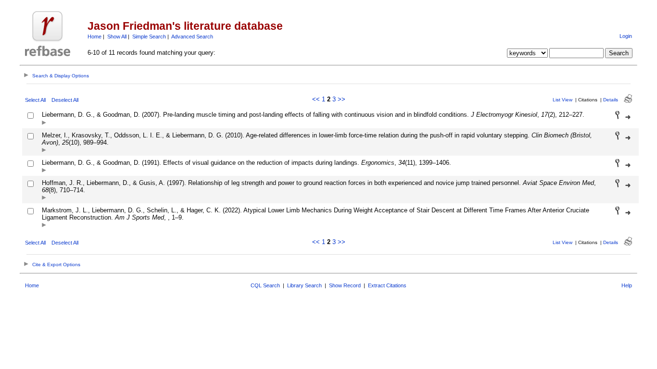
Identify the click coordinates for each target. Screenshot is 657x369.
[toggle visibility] (44, 123)
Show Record (345, 285)
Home (94, 36)
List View (562, 99)
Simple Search (149, 36)
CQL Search (265, 285)
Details (610, 99)
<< (316, 99)
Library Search (304, 285)
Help (626, 285)
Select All (35, 100)
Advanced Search (192, 36)
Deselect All (64, 100)
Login (625, 36)
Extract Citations (387, 285)
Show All (116, 36)
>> (341, 99)
